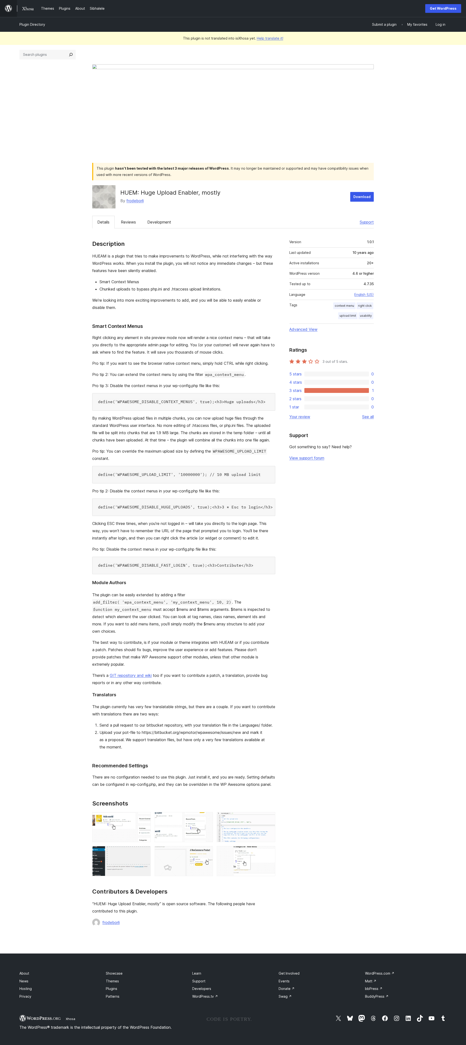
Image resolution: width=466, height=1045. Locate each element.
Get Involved (289, 973)
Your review (299, 416)
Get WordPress (443, 8)
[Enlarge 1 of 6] (144, 818)
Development (159, 222)
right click (365, 305)
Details (103, 222)
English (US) (364, 294)
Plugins (111, 989)
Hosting (25, 989)
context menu (344, 305)
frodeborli (135, 200)
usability (366, 315)
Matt (370, 981)
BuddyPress (377, 996)
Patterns (112, 996)
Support (367, 222)
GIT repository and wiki (131, 675)
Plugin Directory (32, 24)
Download (362, 197)
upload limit (348, 315)
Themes (112, 981)
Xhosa (70, 1019)
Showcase (114, 973)
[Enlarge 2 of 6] (206, 818)
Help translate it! (270, 38)
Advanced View (303, 329)
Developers (201, 989)
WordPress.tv (205, 996)
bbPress (374, 989)
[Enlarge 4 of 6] (144, 852)
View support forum (306, 458)
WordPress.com (379, 973)
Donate (287, 989)
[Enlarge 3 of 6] (268, 818)
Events (284, 981)
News (23, 981)
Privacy (25, 996)
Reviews (128, 222)
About (24, 973)
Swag (285, 996)
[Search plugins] (71, 54)
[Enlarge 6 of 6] (268, 852)
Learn (196, 973)
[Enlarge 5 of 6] (206, 852)
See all (368, 416)
